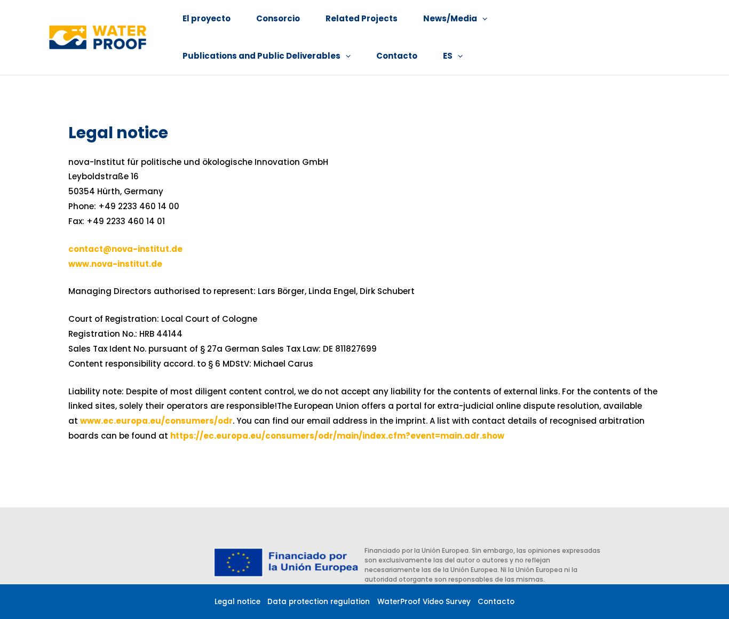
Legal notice (237, 602)
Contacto (396, 55)
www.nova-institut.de (115, 263)
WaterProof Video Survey (424, 602)
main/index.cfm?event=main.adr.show (420, 435)
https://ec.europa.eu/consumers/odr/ (253, 435)
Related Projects (362, 18)
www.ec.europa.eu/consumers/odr (156, 420)
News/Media (450, 18)
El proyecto (207, 18)
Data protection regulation (318, 602)
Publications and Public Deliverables (261, 55)
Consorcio (278, 18)
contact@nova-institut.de (125, 249)
